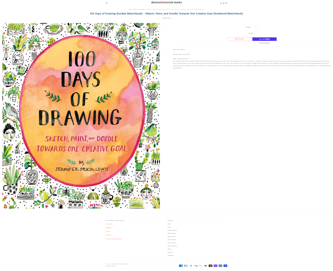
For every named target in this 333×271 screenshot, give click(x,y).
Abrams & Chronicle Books (121, 264)
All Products (142, 9)
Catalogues (109, 228)
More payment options (264, 43)
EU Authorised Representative (114, 239)
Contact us (108, 235)
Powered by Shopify (110, 266)
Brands (169, 249)
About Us (170, 252)
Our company (109, 224)
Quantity (248, 27)
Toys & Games (172, 243)
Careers (108, 231)
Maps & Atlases (172, 240)
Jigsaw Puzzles (171, 236)
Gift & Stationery (172, 233)
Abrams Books (166, 18)
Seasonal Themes (172, 246)
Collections (135, 9)
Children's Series (172, 230)
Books (169, 227)
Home (130, 9)
